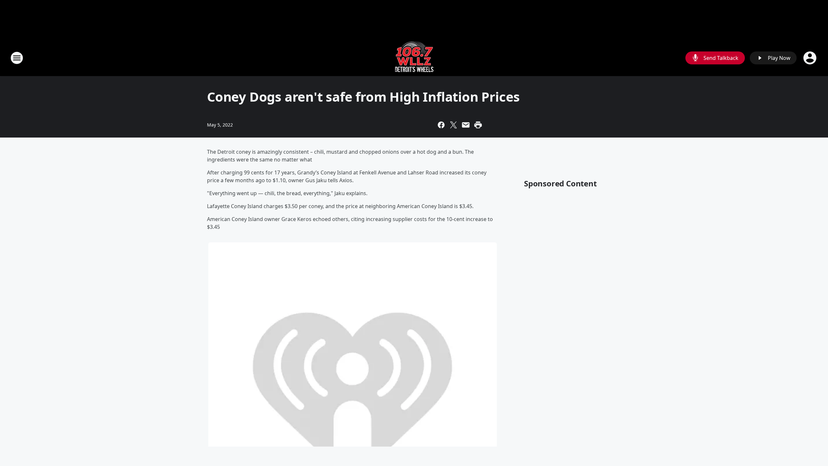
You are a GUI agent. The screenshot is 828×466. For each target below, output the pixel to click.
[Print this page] (478, 124)
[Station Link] (414, 58)
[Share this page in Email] (465, 124)
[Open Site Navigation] (16, 57)
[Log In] (810, 57)
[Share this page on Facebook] (441, 124)
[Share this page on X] (453, 124)
